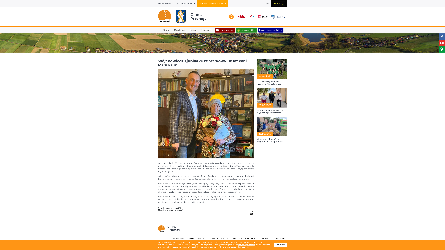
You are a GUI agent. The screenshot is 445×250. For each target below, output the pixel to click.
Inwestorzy (206, 30)
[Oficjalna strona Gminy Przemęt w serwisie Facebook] (442, 36)
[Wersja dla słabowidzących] (279, 3)
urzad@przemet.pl (186, 3)
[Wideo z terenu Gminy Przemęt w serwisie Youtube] (442, 43)
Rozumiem (280, 245)
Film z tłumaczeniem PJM (244, 238)
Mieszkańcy (179, 30)
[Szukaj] (231, 16)
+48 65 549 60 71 (165, 3)
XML (267, 3)
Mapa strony (178, 238)
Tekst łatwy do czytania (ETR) (272, 238)
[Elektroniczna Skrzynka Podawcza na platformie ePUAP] (251, 16)
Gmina (166, 30)
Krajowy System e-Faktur (271, 30)
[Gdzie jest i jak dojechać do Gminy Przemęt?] (442, 49)
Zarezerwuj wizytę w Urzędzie (212, 3)
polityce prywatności (246, 245)
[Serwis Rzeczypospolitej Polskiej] (263, 17)
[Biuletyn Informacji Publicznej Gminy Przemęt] (241, 17)
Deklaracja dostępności (219, 238)
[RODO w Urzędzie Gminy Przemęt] (278, 17)
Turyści (193, 30)
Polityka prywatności (196, 238)
